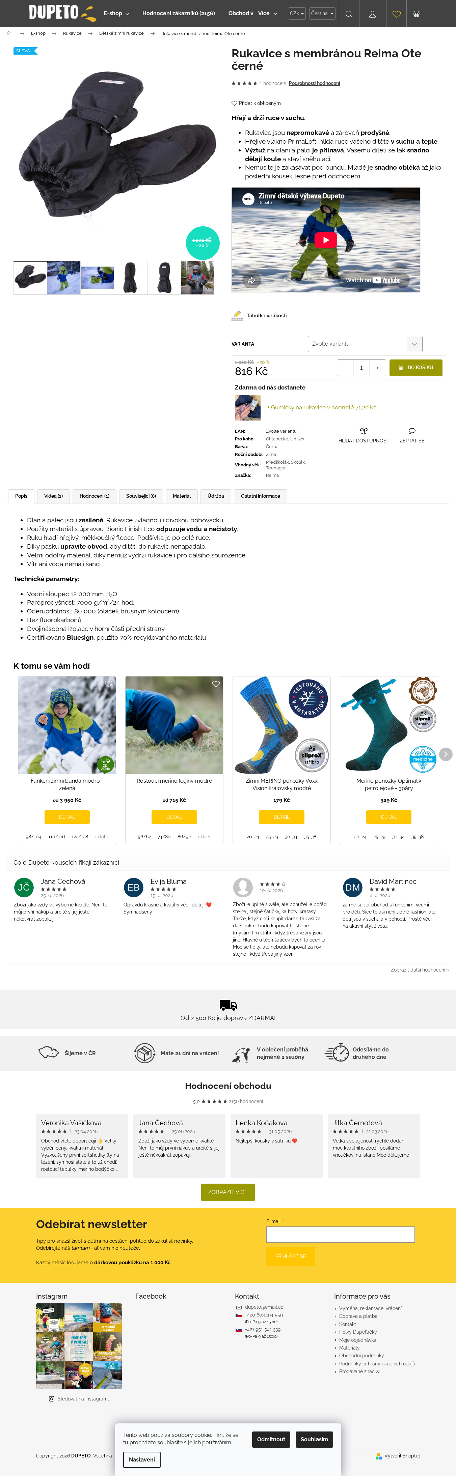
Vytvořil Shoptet (402, 1455)
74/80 (164, 836)
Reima (272, 475)
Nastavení (142, 1459)
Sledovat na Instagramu (84, 1398)
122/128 (80, 836)
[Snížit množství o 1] (345, 368)
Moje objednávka (357, 1340)
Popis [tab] (21, 496)
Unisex (297, 438)
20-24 (253, 836)
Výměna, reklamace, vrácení (370, 1308)
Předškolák (277, 462)
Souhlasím (314, 1439)
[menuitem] (116, 13)
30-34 (291, 836)
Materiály (349, 1348)
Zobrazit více (228, 1192)
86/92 (184, 836)
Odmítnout (271, 1439)
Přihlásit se (290, 1256)
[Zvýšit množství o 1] (378, 368)
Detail (67, 817)
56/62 (144, 836)
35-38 (310, 836)
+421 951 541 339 (262, 1329)
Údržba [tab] (216, 496)
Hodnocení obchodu (228, 1086)
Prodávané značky (359, 1371)
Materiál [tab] (182, 496)
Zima (271, 454)
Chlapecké (277, 438)
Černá (272, 446)
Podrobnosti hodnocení (314, 83)
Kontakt (347, 1324)
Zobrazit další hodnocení (418, 970)
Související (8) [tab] (141, 496)
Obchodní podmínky (361, 1355)
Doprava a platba (358, 1316)
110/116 (56, 836)
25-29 (272, 836)
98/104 (34, 836)
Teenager (276, 467)
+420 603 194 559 (264, 1315)
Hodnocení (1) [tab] (94, 496)
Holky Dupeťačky (358, 1332)
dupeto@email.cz (264, 1307)
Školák (298, 462)
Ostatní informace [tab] (260, 496)
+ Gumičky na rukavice (321, 407)
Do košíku (420, 367)
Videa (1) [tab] (53, 496)
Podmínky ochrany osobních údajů (377, 1363)
